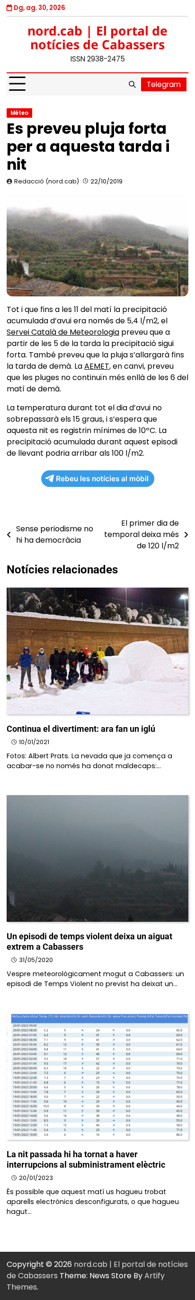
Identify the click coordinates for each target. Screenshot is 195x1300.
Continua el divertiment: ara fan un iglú (81, 729)
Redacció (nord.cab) (46, 181)
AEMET (96, 366)
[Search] (132, 84)
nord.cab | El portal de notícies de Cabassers (97, 37)
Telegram (164, 84)
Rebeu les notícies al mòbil (102, 478)
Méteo (19, 113)
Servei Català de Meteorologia (63, 332)
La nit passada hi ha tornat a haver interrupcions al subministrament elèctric (86, 1159)
